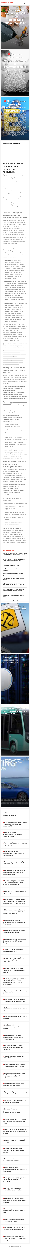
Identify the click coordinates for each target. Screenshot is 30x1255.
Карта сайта (15, 1251)
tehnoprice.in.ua (7, 2)
